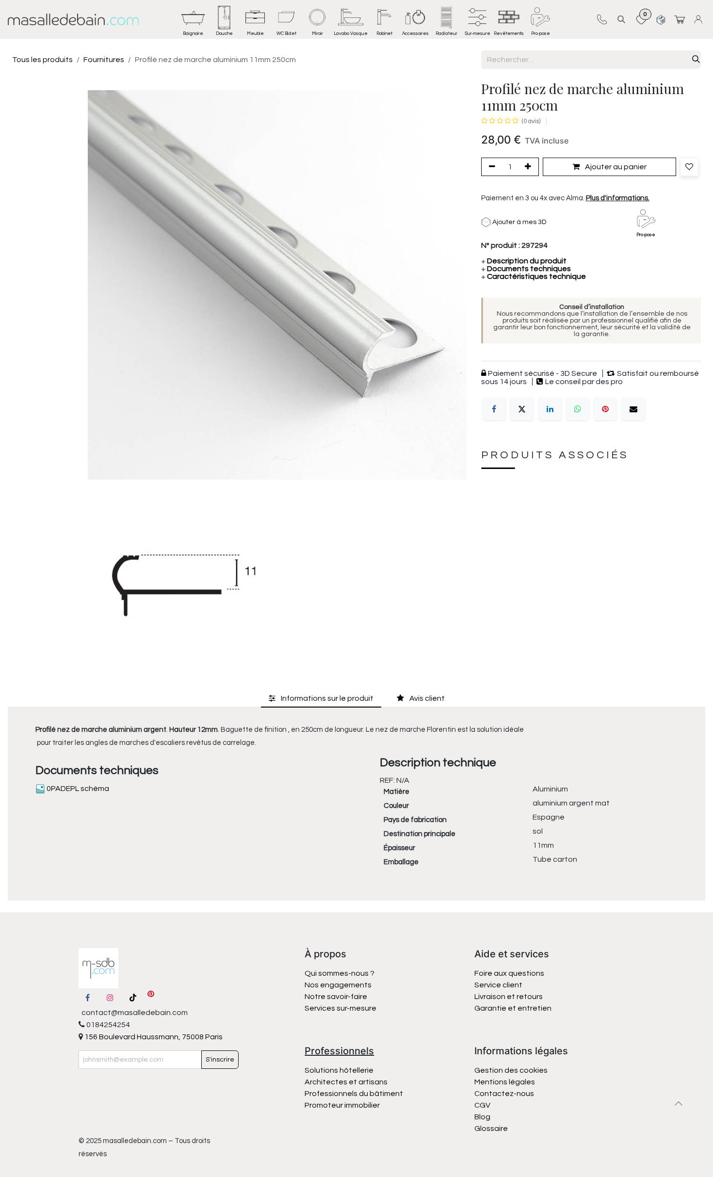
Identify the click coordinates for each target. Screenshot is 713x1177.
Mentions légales (504, 1082)
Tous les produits (42, 60)
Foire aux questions (509, 973)
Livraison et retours (508, 996)
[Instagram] (110, 997)
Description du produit (524, 261)
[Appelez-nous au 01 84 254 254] (602, 19)
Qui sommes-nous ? (339, 973)
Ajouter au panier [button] (615, 167)
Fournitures (103, 60)
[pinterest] (150, 997)
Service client (498, 985)
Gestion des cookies (511, 1070)
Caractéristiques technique (533, 276)
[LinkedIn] (550, 408)
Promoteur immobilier (342, 1105)
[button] (621, 19)
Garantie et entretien (512, 1008)
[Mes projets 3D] (661, 19)
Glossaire (491, 1128)
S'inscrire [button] (220, 1059)
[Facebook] (494, 408)
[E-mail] (633, 408)
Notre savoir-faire (336, 996)
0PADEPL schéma (77, 788)
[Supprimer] (490, 167)
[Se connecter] (699, 19)
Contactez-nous (504, 1093)
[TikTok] (133, 997)
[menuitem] (193, 19)
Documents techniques (526, 269)
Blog (482, 1117)
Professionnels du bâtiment (354, 1093)
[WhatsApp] (577, 408)
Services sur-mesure (340, 1008)
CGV (482, 1105)
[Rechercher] (696, 59)
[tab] (321, 699)
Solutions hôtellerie (339, 1070)
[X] (522, 408)
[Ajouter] (529, 167)
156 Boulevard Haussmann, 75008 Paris (153, 1037)
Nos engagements (339, 985)
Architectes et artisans (346, 1082)
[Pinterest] (605, 408)
